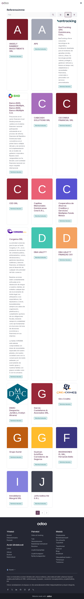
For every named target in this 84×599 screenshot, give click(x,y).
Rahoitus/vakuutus (16, 56)
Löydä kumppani (37, 553)
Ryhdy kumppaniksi (38, 556)
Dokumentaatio (12, 538)
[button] (81, 3)
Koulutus (34, 546)
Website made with (39, 596)
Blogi (58, 551)
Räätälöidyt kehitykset (39, 544)
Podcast (59, 549)
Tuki (32, 539)
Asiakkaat (59, 553)
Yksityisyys (60, 560)
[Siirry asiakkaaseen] (17, 29)
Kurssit (9, 535)
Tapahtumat (60, 546)
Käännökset (11, 557)
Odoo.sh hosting (37, 535)
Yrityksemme (60, 535)
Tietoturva (59, 562)
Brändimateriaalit (62, 538)
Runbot (9, 554)
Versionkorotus (36, 541)
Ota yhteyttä (60, 540)
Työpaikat (59, 542)
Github (9, 552)
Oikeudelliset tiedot (63, 557)
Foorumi (9, 540)
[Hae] (53, 14)
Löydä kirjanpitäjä (37, 550)
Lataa (9, 548)
